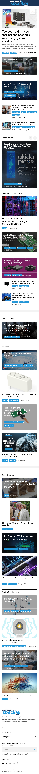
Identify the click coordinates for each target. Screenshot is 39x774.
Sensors (17, 336)
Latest (23, 112)
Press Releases (21, 248)
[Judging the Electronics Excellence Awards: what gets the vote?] (19, 488)
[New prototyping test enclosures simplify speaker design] (19, 268)
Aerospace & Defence (11, 365)
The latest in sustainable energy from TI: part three (18, 579)
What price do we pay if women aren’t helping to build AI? (23, 123)
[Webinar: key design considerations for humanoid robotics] (19, 442)
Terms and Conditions (20, 769)
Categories (6, 737)
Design (5, 228)
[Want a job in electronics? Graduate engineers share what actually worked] (19, 660)
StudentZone (15, 611)
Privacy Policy (15, 754)
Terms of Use (24, 754)
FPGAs (20, 184)
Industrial (5, 400)
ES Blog (5, 529)
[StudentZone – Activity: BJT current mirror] (19, 605)
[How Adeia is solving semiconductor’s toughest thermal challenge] (19, 206)
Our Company (7, 728)
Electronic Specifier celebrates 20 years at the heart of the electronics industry (23, 107)
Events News (16, 112)
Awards (7, 495)
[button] (3, 3)
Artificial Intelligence (18, 127)
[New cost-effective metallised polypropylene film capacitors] (6, 285)
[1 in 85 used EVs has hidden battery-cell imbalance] (19, 543)
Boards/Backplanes (10, 248)
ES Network (6, 732)
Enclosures (6, 52)
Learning (7, 611)
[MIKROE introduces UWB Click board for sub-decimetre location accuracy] (19, 242)
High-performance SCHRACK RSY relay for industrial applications (19, 395)
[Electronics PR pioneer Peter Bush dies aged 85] (19, 511)
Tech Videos (16, 115)
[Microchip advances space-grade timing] (19, 360)
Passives (15, 286)
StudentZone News (10, 95)
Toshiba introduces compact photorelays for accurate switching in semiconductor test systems (24, 296)
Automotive (8, 71)
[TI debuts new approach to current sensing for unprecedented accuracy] (19, 330)
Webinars (12, 460)
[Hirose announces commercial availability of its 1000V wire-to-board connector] (19, 417)
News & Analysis (31, 112)
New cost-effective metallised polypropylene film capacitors (23, 282)
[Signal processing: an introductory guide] (19, 683)
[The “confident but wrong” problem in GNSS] (19, 66)
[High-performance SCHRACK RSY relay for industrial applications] (19, 382)
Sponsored (14, 52)
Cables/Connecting (18, 422)
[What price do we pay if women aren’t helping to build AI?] (6, 126)
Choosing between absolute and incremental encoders (15, 641)
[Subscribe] (35, 749)
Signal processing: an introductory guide (18, 695)
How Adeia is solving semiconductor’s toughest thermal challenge (15, 221)
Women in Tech (30, 127)
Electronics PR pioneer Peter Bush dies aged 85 (17, 524)
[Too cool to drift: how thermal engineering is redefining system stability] (19, 18)
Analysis (7, 549)
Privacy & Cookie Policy (8, 769)
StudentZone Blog (18, 92)
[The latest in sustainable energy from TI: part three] (19, 566)
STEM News (8, 92)
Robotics (5, 460)
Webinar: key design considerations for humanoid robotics (17, 455)
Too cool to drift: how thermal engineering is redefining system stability (16, 36)
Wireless (15, 71)
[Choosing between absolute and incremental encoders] (19, 628)
